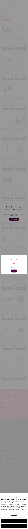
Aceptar (14, 526)
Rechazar (14, 520)
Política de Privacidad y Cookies (16, 509)
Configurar (14, 515)
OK (14, 271)
